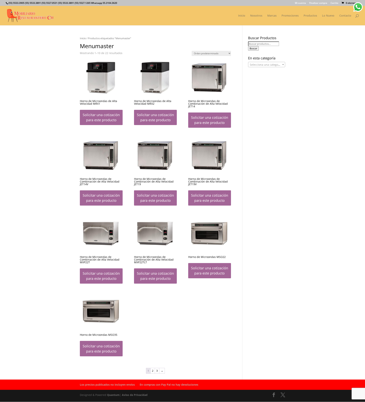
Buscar (253, 48)
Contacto (345, 15)
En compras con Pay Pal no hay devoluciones (169, 384)
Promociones (290, 15)
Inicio (241, 15)
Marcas (272, 15)
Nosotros (256, 15)
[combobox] (266, 64)
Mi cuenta (300, 3)
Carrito (334, 3)
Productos (310, 15)
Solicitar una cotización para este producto (101, 117)
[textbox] (266, 64)
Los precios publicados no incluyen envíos (107, 384)
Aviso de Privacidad (135, 395)
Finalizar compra (318, 3)
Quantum (113, 395)
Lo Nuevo (328, 15)
